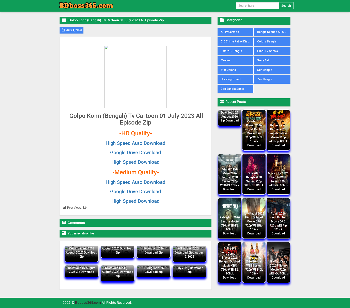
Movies (225, 60)
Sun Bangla (264, 70)
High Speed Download (135, 162)
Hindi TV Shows (267, 51)
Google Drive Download (135, 152)
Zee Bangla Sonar (232, 88)
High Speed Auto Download (135, 143)
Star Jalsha (228, 70)
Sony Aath (263, 60)
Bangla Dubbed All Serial (273, 32)
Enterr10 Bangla (231, 51)
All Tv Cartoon (230, 32)
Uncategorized (231, 79)
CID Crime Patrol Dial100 (237, 41)
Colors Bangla (266, 41)
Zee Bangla (264, 79)
